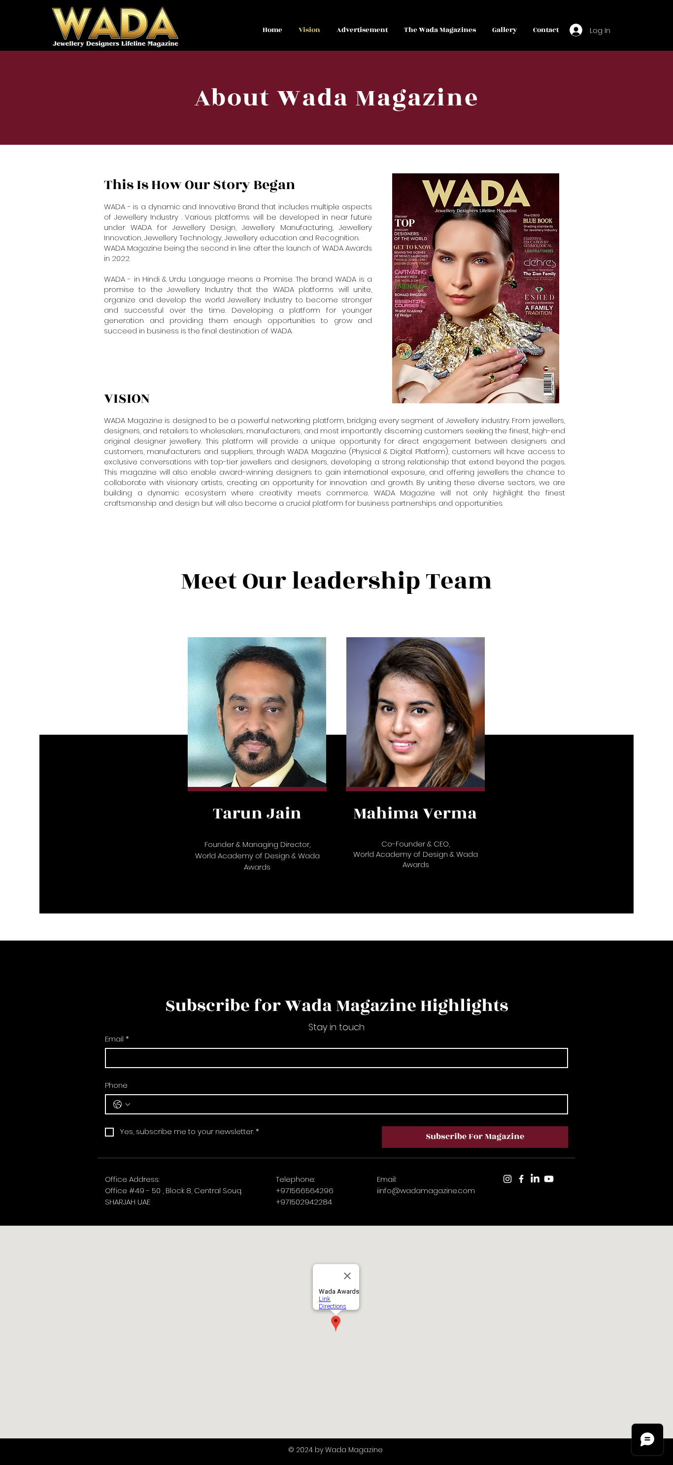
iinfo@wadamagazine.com (426, 1190)
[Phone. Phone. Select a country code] (122, 1104)
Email (117, 1039)
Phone (116, 1085)
